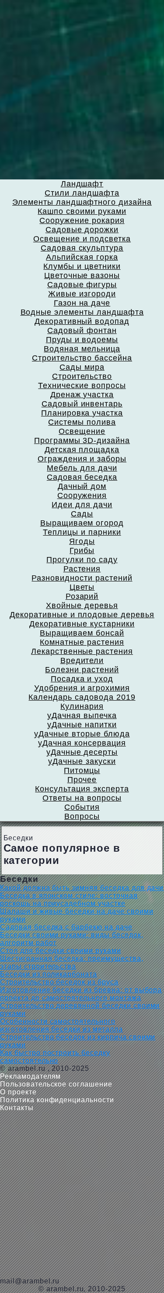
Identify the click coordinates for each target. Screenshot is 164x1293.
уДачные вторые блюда (81, 733)
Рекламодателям (30, 1076)
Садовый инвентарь (82, 403)
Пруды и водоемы (82, 339)
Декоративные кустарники (81, 623)
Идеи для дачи (82, 504)
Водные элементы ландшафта (82, 312)
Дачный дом (82, 486)
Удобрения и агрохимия (82, 688)
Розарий (82, 596)
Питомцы (82, 770)
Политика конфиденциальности (57, 1100)
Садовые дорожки (82, 229)
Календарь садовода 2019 (81, 697)
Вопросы (82, 816)
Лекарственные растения (82, 651)
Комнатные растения (82, 642)
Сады (82, 513)
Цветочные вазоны (82, 275)
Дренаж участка (82, 394)
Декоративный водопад (82, 321)
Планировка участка (82, 413)
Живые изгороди (81, 293)
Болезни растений (82, 669)
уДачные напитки (81, 724)
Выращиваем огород (82, 523)
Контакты (17, 1107)
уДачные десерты (82, 752)
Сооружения (82, 495)
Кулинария (82, 706)
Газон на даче (82, 303)
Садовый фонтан (81, 330)
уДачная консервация (82, 743)
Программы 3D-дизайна (82, 440)
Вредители (82, 660)
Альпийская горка (82, 257)
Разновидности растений (81, 578)
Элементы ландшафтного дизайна (82, 202)
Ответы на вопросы (81, 798)
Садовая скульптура (82, 248)
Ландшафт (82, 183)
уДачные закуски (81, 761)
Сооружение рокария (81, 220)
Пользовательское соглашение (56, 1084)
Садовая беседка (82, 477)
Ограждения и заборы (82, 458)
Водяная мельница (82, 348)
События (82, 807)
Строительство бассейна (82, 358)
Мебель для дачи (82, 468)
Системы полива (81, 422)
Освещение (82, 431)
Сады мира (82, 367)
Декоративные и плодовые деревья (82, 614)
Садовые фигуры (82, 284)
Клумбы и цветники (81, 266)
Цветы (82, 587)
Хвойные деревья (82, 605)
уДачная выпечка (81, 715)
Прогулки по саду (81, 559)
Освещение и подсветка (82, 238)
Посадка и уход (82, 678)
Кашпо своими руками (82, 211)
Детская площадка (82, 449)
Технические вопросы (82, 385)
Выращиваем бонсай (82, 633)
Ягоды (82, 541)
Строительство (82, 376)
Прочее (82, 779)
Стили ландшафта (82, 193)
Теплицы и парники (82, 532)
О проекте (18, 1092)
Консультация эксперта (82, 788)
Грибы (82, 550)
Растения (82, 568)
